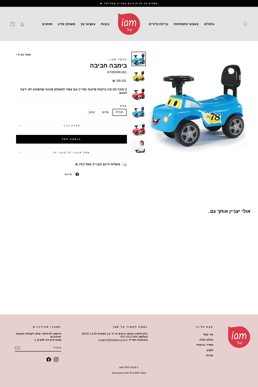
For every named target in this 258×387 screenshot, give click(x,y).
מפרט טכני (71, 125)
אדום (105, 112)
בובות (105, 24)
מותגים (47, 24)
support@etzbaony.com (113, 340)
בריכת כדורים (158, 24)
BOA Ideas (140, 372)
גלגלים (209, 24)
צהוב (91, 112)
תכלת (119, 112)
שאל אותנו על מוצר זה (71, 152)
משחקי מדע (66, 24)
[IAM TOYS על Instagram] (56, 359)
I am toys (118, 59)
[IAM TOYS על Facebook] (48, 359)
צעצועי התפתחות (186, 24)
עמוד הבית (24, 54)
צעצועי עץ (88, 24)
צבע (123, 106)
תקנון (210, 350)
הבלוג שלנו (206, 340)
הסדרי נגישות (204, 345)
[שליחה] (17, 348)
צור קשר (208, 334)
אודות (209, 355)
